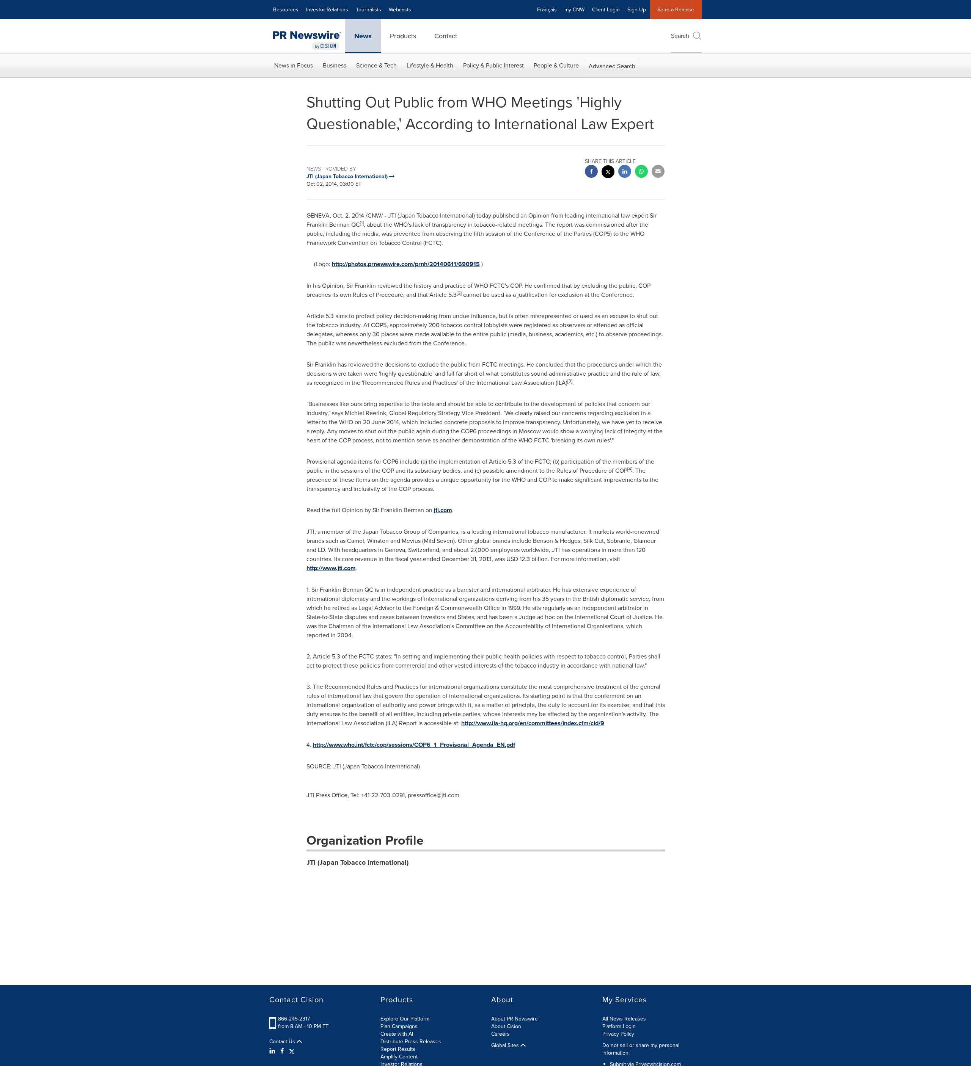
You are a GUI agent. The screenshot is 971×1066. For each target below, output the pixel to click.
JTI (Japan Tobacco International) (357, 862)
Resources (286, 9)
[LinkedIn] (273, 1051)
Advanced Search (612, 66)
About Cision (506, 1026)
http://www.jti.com (331, 568)
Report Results (397, 1049)
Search (680, 35)
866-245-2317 (294, 1018)
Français (547, 9)
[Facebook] (282, 1051)
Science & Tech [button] (376, 65)
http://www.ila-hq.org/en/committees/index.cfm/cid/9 (532, 723)
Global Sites (505, 1045)
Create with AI (396, 1034)
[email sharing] (658, 172)
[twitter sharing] (608, 172)
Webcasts (400, 9)
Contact (445, 36)
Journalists (368, 9)
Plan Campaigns (399, 1026)
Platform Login (619, 1026)
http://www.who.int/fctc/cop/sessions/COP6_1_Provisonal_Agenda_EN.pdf (414, 744)
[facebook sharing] (591, 172)
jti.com (443, 510)
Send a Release (675, 9)
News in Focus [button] (293, 65)
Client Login (606, 9)
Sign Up (636, 9)
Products (403, 36)
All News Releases (624, 1018)
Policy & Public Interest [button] (493, 65)
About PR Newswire (514, 1018)
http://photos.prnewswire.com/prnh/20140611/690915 (406, 264)
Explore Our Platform (404, 1018)
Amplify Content (399, 1056)
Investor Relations (327, 9)
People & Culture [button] (556, 65)
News (363, 36)
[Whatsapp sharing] (641, 172)
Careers (500, 1034)
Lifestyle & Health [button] (430, 65)
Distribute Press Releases (410, 1041)
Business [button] (334, 65)
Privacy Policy (618, 1034)
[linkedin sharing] (624, 172)
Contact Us (283, 1041)
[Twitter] (291, 1051)
